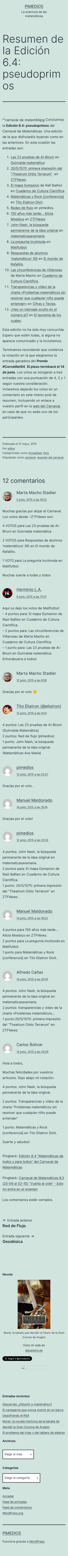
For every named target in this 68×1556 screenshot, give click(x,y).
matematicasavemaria (27, 236)
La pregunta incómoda (28, 242)
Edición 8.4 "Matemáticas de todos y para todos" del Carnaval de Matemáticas (32, 1161)
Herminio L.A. (29, 589)
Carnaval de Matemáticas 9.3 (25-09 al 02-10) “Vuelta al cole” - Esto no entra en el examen (33, 1183)
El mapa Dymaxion (25, 185)
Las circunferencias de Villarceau (36, 270)
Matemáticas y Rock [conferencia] (37, 197)
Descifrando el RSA (15, 1415)
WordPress (36, 1541)
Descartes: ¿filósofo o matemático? (27, 1404)
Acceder (8, 1496)
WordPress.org (12, 1513)
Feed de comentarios (17, 1507)
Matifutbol (19, 247)
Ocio (46, 453)
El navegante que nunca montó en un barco (33, 1410)
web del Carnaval (46, 406)
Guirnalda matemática (28, 163)
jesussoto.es (34, 1350)
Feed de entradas (14, 1502)
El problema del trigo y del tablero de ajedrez (33, 1432)
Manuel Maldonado (34, 800)
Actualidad (35, 453)
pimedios (34, 6)
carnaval (30, 457)
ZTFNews (18, 180)
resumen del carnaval (50, 457)
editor (11, 448)
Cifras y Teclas (44, 304)
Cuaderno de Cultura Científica (40, 191)
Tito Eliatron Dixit (29, 202)
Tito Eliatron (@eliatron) (39, 706)
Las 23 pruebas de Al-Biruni (32, 157)
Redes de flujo (22, 208)
